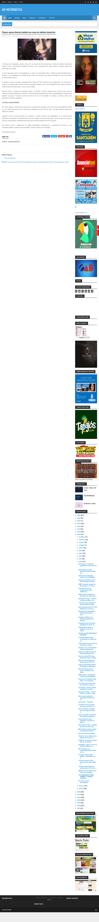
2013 (78, 805)
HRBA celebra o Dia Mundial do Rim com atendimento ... (88, 675)
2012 (78, 808)
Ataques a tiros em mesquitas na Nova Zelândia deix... (88, 648)
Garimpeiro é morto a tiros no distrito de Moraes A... (88, 745)
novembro (82, 540)
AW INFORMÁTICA (12, 9)
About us (16, 2)
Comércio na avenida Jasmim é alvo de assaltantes (88, 741)
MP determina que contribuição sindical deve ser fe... (87, 750)
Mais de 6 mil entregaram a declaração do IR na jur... (87, 661)
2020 (79, 532)
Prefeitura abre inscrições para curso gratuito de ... (87, 705)
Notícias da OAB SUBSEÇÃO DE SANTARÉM (88, 634)
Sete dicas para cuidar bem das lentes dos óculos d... (87, 684)
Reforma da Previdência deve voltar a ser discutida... (87, 680)
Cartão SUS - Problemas (86, 702)
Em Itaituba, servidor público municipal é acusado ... (87, 688)
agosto (81, 548)
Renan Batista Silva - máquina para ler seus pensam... (88, 725)
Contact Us (10, 2)
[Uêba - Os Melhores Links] (81, 100)
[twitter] (93, 2)
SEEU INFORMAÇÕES (89, 496)
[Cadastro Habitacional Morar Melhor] (86, 52)
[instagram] (88, 2)
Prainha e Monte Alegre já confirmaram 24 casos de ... (88, 767)
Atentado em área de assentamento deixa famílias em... (85, 590)
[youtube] (96, 2)
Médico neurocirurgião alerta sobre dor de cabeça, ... (87, 771)
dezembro (82, 537)
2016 (78, 797)
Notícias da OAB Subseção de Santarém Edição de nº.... (87, 652)
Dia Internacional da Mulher (87, 733)
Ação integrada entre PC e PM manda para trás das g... (88, 608)
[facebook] (85, 2)
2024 (79, 521)
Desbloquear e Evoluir (90, 503)
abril (80, 559)
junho (81, 553)
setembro (82, 545)
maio (80, 556)
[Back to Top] (96, 910)
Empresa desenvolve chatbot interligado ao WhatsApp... (87, 665)
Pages (24, 18)
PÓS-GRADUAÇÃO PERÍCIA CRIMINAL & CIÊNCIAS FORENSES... (86, 776)
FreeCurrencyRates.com (81, 212)
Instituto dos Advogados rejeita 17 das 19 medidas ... (88, 576)
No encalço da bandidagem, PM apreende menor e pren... (87, 613)
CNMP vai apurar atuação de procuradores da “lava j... (87, 585)
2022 (79, 526)
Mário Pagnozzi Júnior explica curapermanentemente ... (87, 730)
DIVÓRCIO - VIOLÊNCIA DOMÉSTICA (40, 36)
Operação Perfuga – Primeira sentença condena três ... (87, 599)
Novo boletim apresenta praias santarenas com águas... (86, 670)
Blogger (49, 900)
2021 (78, 529)
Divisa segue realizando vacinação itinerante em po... (86, 697)
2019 (78, 534)
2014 (79, 803)
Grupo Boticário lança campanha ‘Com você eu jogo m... (86, 720)
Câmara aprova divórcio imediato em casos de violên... (86, 629)
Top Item (21, 2)
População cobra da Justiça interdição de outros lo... (87, 624)
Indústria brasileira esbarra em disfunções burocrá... (87, 580)
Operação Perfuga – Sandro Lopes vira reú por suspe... (87, 692)
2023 (79, 523)
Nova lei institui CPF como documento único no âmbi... (88, 657)
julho (80, 550)
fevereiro (82, 786)
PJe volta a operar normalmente (84, 781)
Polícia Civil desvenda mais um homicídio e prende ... (88, 644)
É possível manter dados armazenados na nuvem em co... (87, 639)
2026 (79, 515)
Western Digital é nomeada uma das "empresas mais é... (87, 710)
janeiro (81, 788)
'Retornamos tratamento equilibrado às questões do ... (88, 565)
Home (10, 18)
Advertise (4, 2)
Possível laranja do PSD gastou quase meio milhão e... (87, 762)
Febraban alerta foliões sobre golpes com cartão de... (88, 737)
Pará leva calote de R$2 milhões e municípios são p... (87, 756)
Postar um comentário (10, 158)
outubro (81, 542)
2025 (79, 518)
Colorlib (9, 910)
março (81, 561)
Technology (42, 18)
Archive (17, 18)
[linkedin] (91, 2)
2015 (78, 800)
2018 (78, 792)
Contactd (32, 18)
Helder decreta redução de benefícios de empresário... (88, 595)
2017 (78, 794)
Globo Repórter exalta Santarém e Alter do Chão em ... (87, 571)
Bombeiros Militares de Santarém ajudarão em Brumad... (86, 618)
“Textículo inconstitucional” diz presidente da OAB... (87, 603)
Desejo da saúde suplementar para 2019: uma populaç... (87, 715)
